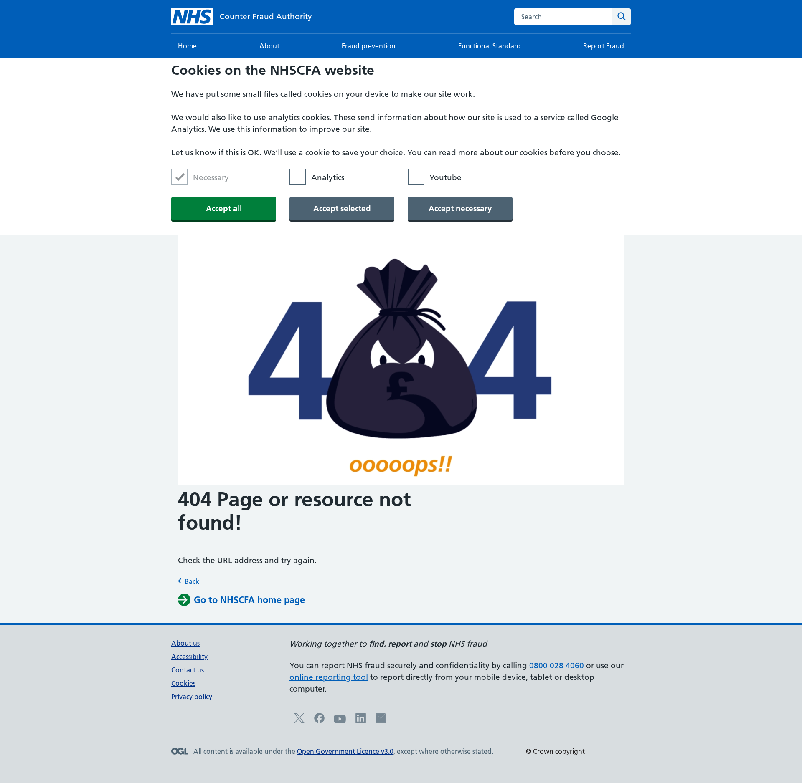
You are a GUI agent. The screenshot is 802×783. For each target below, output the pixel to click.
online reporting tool (328, 677)
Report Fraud (603, 46)
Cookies (183, 683)
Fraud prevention (369, 46)
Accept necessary (460, 208)
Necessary (211, 177)
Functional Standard (489, 46)
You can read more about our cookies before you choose (513, 152)
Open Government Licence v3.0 (345, 751)
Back (192, 581)
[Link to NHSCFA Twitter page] (299, 721)
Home (187, 46)
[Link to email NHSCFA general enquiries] (381, 721)
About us (185, 643)
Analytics (327, 177)
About (269, 46)
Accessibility (189, 656)
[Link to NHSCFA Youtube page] (340, 723)
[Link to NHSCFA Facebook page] (319, 721)
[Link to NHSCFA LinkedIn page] (360, 721)
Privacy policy (191, 696)
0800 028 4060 (556, 665)
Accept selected (342, 208)
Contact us (187, 670)
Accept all (224, 208)
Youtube (445, 177)
